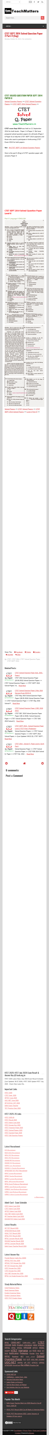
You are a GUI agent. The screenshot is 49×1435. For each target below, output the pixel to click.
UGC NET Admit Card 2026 (14, 1214)
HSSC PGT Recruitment (12, 1158)
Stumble (10, 655)
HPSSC (19, 1348)
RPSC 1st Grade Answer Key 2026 (16, 1276)
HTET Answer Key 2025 (13, 1125)
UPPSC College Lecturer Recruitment (16, 1194)
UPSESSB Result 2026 (12, 1231)
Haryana (23, 1350)
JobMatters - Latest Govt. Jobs (16, 1377)
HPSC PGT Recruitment (12, 1155)
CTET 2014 (15, 659)
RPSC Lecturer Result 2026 (14, 1238)
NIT (43, 1351)
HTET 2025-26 (9, 1117)
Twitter (28, 652)
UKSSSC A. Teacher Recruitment (15, 1168)
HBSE (35, 1345)
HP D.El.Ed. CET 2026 (12, 1103)
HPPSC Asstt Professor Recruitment (15, 1187)
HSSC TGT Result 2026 (13, 1233)
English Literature (24, 1345)
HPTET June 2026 (11, 1098)
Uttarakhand (16, 1365)
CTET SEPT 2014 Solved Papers (24, 104)
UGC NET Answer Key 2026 (14, 1273)
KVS (34, 1351)
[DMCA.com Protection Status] (13, 1424)
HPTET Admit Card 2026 (13, 1211)
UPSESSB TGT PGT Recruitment (16, 1171)
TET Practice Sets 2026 (13, 1108)
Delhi (14, 1345)
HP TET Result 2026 (11, 1228)
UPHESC (35, 1363)
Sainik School (30, 1356)
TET (24, 1359)
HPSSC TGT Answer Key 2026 (15, 1263)
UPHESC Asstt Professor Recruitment (16, 1189)
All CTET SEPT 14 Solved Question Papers (24, 148)
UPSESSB (8, 1365)
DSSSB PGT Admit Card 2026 (15, 1219)
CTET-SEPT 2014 (13, 661)
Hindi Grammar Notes (12, 1290)
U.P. (28, 1359)
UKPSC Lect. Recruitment (13, 1165)
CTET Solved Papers (25, 409)
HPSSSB (27, 1348)
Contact (18, 1433)
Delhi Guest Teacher (11, 1105)
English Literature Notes (13, 1295)
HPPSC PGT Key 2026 (12, 1260)
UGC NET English (37, 1359)
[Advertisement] (24, 66)
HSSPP (7, 1351)
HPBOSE (41, 1345)
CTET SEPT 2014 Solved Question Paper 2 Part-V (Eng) (24, 35)
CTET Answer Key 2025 (13, 1271)
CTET (9, 659)
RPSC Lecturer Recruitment (13, 1173)
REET (42, 1353)
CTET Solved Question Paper (30, 659)
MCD (39, 1351)
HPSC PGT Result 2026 (13, 1236)
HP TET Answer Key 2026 (13, 1266)
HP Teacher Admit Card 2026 (14, 1216)
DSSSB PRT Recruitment (12, 1160)
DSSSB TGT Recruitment (12, 1163)
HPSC (13, 1348)
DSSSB (8, 1345)
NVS (6, 1353)
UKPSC (20, 1363)
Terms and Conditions (39, 1430)
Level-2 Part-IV (32, 412)
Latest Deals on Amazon (14, 1382)
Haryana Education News (14, 1379)
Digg (18, 655)
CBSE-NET (16, 1342)
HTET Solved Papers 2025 (13, 1130)
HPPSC (7, 1348)
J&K (30, 1351)
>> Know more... (39, 1197)
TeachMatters (18, 1430)
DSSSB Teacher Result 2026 (14, 1241)
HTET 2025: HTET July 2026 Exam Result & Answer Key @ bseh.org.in (22, 1074)
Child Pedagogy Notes (12, 1288)
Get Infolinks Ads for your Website (17, 1387)
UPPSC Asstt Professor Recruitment (15, 1192)
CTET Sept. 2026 (10, 1095)
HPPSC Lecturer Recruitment (14, 1179)
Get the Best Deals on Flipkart (16, 1385)
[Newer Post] (6, 763)
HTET (14, 1350)
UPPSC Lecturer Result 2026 (14, 1243)
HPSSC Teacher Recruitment (13, 1176)
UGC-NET (10, 1362)
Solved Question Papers (13, 101)
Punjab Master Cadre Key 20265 (15, 1258)
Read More (22, 686)
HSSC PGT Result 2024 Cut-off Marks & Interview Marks (25, 1410)
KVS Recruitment (10, 1150)
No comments (26, 39)
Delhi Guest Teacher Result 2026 (15, 1246)
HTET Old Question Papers (14, 1135)
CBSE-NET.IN (11, 1374)
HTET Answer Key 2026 (13, 1268)
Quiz (37, 1353)
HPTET (35, 1348)
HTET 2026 (8, 1093)
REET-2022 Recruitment (12, 1153)
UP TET (27, 1363)
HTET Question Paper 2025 (14, 1128)
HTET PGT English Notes (13, 1298)
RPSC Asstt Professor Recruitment (16, 1184)
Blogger (31, 1433)
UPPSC (41, 1363)
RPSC (7, 1356)
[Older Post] (42, 763)
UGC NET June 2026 (12, 1100)
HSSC (41, 1348)
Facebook (19, 652)
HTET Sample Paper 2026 (13, 1133)
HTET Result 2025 (11, 1120)
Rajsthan (15, 1356)
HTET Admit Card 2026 (12, 1123)
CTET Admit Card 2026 (12, 1209)
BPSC (7, 1343)
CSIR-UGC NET (29, 1343)
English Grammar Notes (13, 1293)
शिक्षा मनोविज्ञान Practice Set (30, 1365)
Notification (14, 1353)
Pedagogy (24, 1353)
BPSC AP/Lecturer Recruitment (14, 1181)
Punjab (32, 1353)
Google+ (37, 652)
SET (22, 1356)
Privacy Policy (27, 1430)
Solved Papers (10, 409)
